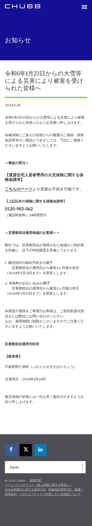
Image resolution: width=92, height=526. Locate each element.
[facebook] (11, 450)
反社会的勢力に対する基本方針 (25, 489)
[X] (26, 450)
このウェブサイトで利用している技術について (50, 494)
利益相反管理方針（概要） (66, 489)
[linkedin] (40, 450)
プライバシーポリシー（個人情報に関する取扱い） (39, 485)
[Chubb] (22, 6)
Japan (14, 467)
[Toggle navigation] (84, 7)
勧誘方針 (36, 480)
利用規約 (11, 494)
